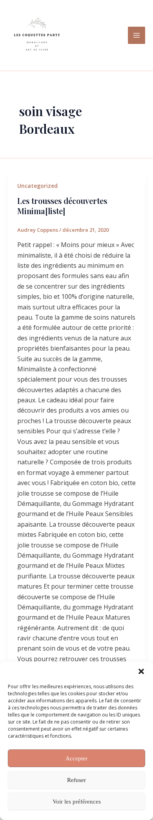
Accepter (76, 758)
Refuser (76, 780)
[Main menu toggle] (136, 35)
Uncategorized (37, 185)
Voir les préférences (77, 801)
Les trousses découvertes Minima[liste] (62, 205)
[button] (141, 671)
